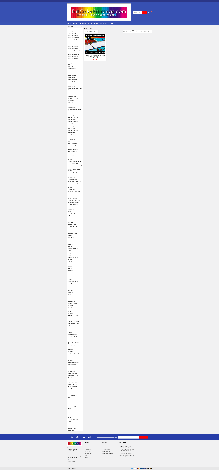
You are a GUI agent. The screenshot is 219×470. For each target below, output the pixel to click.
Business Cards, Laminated (73, 37)
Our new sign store (104, 23)
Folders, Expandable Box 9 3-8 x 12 (74, 174)
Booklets (69, 228)
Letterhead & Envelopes (73, 149)
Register (151, 0)
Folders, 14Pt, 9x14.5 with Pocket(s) (75, 165)
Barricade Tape (71, 399)
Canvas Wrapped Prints (72, 336)
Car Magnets (70, 215)
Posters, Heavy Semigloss (73, 117)
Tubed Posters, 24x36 (72, 379)
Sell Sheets (70, 211)
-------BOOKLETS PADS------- (73, 226)
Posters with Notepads (72, 239)
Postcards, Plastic (71, 84)
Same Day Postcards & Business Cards (74, 63)
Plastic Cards (70, 313)
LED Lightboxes (71, 360)
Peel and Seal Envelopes (73, 151)
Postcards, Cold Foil (72, 77)
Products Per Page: (143, 31)
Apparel (69, 408)
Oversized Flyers (71, 209)
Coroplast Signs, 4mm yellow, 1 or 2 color (74, 343)
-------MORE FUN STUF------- (73, 406)
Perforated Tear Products (73, 288)
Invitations (70, 277)
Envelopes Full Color (72, 141)
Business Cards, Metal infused (74, 39)
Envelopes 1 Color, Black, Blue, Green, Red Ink (74, 146)
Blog (112, 23)
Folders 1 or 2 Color (71, 155)
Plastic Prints (70, 305)
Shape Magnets (71, 222)
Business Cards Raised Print (73, 58)
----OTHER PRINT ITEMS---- (73, 257)
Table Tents (70, 292)
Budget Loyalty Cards (72, 68)
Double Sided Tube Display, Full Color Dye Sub (74, 348)
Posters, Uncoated (71, 128)
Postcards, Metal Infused (73, 81)
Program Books (71, 237)
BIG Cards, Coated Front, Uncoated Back (75, 110)
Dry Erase (70, 325)
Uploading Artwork (84, 23)
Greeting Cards (71, 272)
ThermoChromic (71, 425)
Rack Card (70, 285)
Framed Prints (70, 358)
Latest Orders (70, 66)
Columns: (125, 31)
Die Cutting (70, 266)
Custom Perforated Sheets (73, 263)
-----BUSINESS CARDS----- (73, 33)
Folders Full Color (71, 189)
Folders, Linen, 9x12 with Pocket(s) (74, 183)
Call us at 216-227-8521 (72, 454)
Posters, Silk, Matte (72, 123)
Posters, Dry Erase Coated (73, 30)
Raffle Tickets (70, 290)
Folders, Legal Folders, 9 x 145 (74, 200)
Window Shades (71, 377)
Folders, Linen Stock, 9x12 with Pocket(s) (74, 186)
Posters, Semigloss (72, 115)
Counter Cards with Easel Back (74, 345)
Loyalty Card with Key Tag (73, 281)
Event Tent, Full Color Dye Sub (74, 353)
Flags (69, 355)
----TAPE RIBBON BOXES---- (73, 395)
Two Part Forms (71, 299)
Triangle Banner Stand (72, 373)
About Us (69, 23)
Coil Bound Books (71, 231)
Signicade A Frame (71, 371)
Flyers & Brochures (71, 206)
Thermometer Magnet (72, 224)
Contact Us (75, 23)
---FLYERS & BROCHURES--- (73, 204)
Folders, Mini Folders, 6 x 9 (73, 198)
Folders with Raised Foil (72, 179)
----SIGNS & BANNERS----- (73, 330)
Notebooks (70, 246)
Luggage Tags (71, 421)
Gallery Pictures (71, 430)
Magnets (69, 220)
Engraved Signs (71, 351)
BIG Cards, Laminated (72, 96)
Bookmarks (70, 261)
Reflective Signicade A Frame (74, 362)
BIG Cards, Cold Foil (71, 94)
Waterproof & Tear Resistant (74, 321)
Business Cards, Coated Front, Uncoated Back (74, 51)
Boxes (69, 397)
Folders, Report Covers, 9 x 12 (73, 202)
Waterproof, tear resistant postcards (73, 318)
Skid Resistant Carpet (72, 368)
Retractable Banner (72, 364)
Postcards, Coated (71, 73)
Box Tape (70, 404)
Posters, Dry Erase (71, 132)
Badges (69, 410)
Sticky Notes (70, 250)
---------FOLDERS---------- (72, 153)
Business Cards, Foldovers (73, 56)
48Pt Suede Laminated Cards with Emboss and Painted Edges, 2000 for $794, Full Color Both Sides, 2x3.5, (95, 56)
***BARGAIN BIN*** (71, 28)
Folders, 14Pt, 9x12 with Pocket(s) (74, 163)
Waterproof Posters (72, 136)
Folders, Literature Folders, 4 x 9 (74, 181)
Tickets (69, 294)
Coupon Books (70, 244)
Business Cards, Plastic (72, 41)
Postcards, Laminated (72, 79)
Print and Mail (70, 423)
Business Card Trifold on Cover (74, 60)
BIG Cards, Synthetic (72, 105)
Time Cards (70, 296)
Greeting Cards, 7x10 (72, 274)
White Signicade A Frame (73, 375)
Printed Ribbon (71, 401)
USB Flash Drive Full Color (73, 393)
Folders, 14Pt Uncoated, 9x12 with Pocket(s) (74, 170)
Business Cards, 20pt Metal (73, 54)
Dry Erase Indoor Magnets (73, 217)
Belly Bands (70, 259)
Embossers (70, 415)
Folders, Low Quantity (72, 177)
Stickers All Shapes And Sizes (74, 315)
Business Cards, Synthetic (73, 46)
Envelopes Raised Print (72, 143)
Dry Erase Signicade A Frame (73, 327)
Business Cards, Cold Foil (73, 35)
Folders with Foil (71, 196)
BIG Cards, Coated (71, 102)
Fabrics (69, 417)
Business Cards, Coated (72, 44)
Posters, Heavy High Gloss (73, 121)
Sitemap (86, 457)
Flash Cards (70, 255)
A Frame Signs (70, 332)
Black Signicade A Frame (73, 334)
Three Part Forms (71, 301)
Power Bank (70, 390)
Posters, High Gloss (72, 119)
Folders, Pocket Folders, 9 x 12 (74, 191)
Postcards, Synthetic (72, 86)
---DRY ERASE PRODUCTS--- (73, 323)
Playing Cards (70, 253)
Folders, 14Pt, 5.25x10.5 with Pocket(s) (73, 158)
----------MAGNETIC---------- (73, 213)
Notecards (70, 283)
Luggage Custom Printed (73, 419)
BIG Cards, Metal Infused (73, 98)
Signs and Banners (71, 366)
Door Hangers (70, 268)
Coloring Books (71, 242)
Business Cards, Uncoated (73, 48)
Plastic (69, 311)
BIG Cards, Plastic (71, 100)
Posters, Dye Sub (71, 134)
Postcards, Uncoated (72, 75)
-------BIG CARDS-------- (72, 91)
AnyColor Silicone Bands (72, 386)
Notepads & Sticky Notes (73, 248)
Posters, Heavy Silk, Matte (73, 126)
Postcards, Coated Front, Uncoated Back (75, 89)
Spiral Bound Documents (72, 233)
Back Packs (70, 388)
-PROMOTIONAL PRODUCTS (73, 382)
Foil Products (70, 270)
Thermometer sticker (72, 428)
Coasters (70, 412)
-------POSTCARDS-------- (72, 70)
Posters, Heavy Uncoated (73, 130)
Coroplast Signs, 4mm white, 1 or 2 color (74, 339)
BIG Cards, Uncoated (72, 107)
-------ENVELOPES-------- (72, 139)
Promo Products (94, 23)
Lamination (70, 279)
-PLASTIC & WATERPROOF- (73, 303)
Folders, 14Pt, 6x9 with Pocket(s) (74, 161)
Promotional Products (72, 384)
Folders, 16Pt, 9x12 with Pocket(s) (74, 172)
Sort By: (86, 31)
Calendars (70, 235)
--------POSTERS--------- (72, 112)
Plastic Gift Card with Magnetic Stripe (74, 308)
